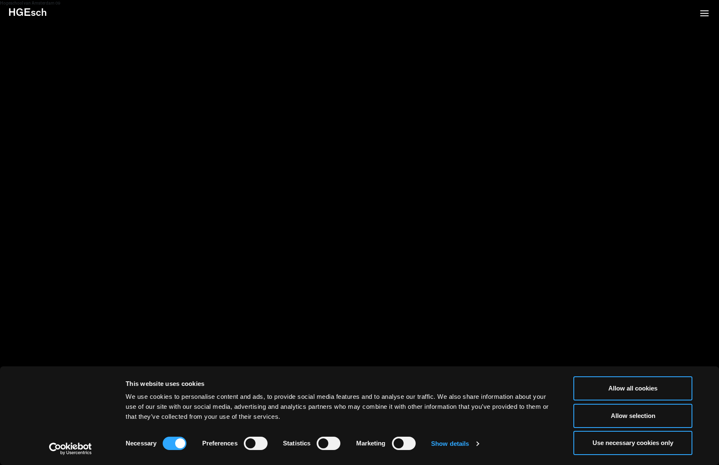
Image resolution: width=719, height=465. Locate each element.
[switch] (256, 443)
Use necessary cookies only (633, 442)
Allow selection (633, 415)
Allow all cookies (632, 388)
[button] (704, 14)
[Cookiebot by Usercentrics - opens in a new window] (70, 449)
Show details (450, 443)
